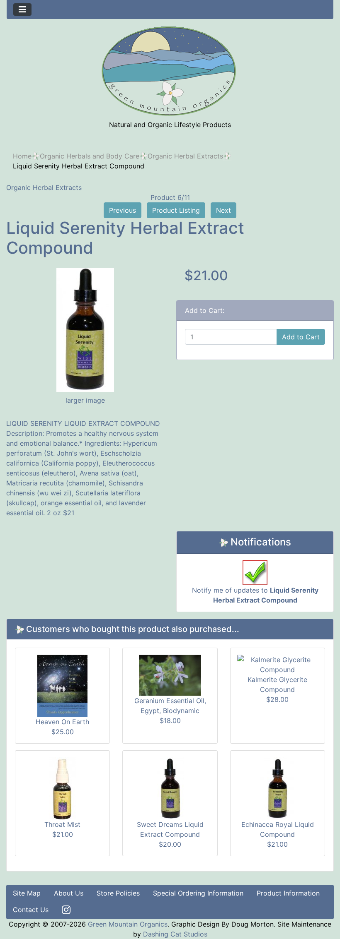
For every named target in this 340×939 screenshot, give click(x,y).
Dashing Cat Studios (175, 934)
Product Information (288, 893)
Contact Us (31, 909)
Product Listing (176, 210)
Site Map (27, 893)
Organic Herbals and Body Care (89, 156)
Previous (122, 210)
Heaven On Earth (62, 722)
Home (22, 156)
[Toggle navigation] (22, 9)
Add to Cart (301, 337)
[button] (314, 914)
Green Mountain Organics (128, 924)
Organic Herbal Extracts (185, 156)
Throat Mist (62, 824)
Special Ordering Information (198, 893)
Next (223, 210)
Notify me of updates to (255, 595)
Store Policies (118, 893)
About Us (68, 893)
